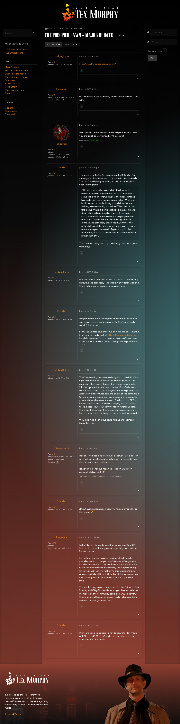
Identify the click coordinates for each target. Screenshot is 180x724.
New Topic (70, 45)
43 (54, 62)
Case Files (9, 62)
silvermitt (62, 143)
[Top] (138, 78)
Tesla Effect (11, 86)
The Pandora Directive (16, 77)
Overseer (10, 80)
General (9, 107)
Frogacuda (61, 537)
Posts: (50, 62)
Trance (8, 93)
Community (10, 102)
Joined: (51, 65)
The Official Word (14, 52)
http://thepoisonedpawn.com (123, 334)
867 (54, 173)
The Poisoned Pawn (15, 90)
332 (54, 543)
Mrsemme (61, 89)
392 (54, 150)
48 (54, 95)
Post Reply (52, 45)
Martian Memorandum (16, 70)
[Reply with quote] (81, 70)
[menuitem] (9, 714)
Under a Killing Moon (15, 73)
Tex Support (11, 111)
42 (54, 454)
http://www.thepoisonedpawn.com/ (97, 63)
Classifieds (10, 114)
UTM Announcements (16, 49)
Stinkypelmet (62, 448)
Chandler (61, 167)
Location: (52, 100)
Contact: (51, 462)
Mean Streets (12, 67)
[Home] (90, 12)
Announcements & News (16, 44)
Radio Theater (12, 83)
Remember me (155, 51)
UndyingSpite (62, 56)
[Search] (34, 33)
